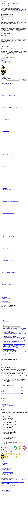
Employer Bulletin (21, 341)
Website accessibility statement (9, 475)
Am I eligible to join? (7, 328)
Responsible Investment (8, 344)
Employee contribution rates (9, 337)
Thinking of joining (7, 327)
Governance (6, 350)
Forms (5, 332)
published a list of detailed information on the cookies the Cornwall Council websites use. (14, 11)
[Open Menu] (3, 81)
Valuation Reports (14, 345)
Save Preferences (4, 58)
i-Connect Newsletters (12, 341)
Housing (5, 188)
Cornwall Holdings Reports (18, 347)
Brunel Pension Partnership (19, 344)
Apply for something (7, 470)
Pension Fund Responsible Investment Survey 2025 (12, 387)
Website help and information (9, 473)
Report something (7, 468)
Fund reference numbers (16, 338)
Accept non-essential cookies (7, 14)
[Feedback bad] (24, 448)
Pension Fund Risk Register (19, 353)
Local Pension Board (16, 351)
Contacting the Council (8, 472)
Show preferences (4, 17)
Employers (6, 336)
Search (4, 79)
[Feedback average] (19, 448)
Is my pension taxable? (20, 337)
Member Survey (22, 346)
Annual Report (6, 345)
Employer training (21, 340)
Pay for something (7, 469)
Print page (6, 321)
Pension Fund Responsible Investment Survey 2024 (12, 393)
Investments (5, 301)
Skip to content (4, 1)
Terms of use (6, 474)
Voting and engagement (13, 346)
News (4, 354)
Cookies (2, 60)
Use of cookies (6, 490)
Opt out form (6, 333)
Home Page (5, 297)
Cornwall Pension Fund (8, 299)
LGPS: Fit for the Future (8, 349)
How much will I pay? (17, 328)
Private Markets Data (7, 347)
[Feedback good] (15, 448)
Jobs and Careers (7, 298)
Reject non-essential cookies (6, 15)
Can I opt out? (16, 329)
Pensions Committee (7, 351)
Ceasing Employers (13, 340)
